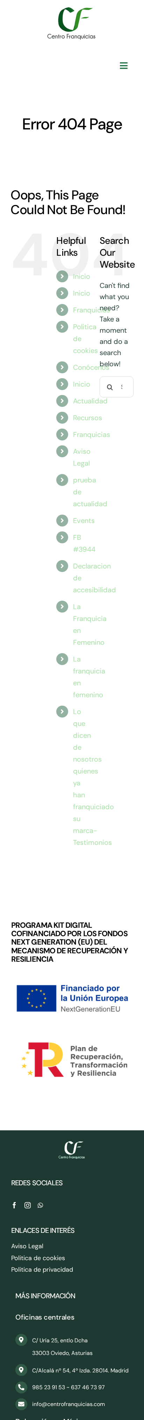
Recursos (87, 417)
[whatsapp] (40, 1205)
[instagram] (27, 1205)
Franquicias (91, 310)
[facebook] (14, 1205)
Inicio (81, 276)
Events (84, 520)
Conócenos (91, 367)
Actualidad (90, 400)
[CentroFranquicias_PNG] (72, 10)
